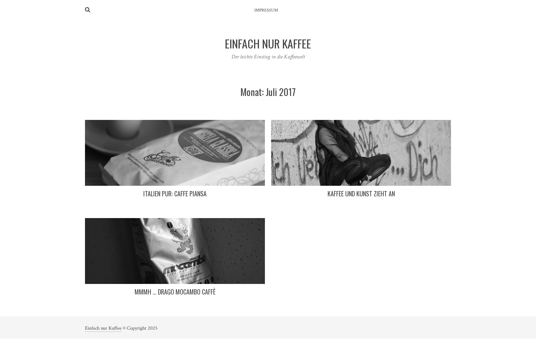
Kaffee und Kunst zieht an (361, 193)
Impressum (266, 10)
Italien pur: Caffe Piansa (175, 193)
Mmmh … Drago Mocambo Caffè (175, 291)
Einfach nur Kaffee (103, 328)
